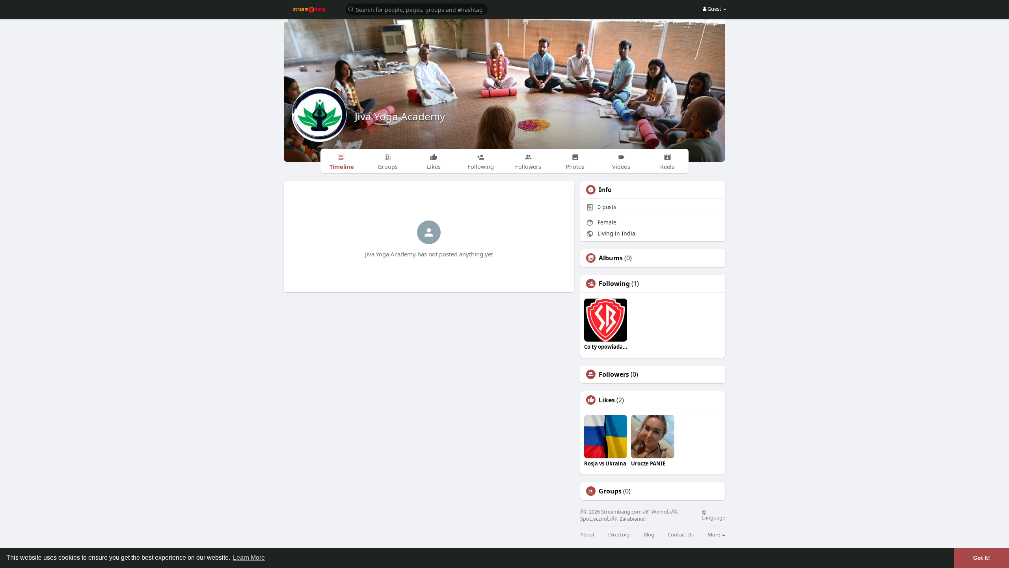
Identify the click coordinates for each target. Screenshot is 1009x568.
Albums (611, 258)
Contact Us (681, 534)
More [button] (714, 534)
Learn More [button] (249, 557)
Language (713, 517)
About (587, 534)
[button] (416, 8)
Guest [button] (714, 8)
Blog (649, 534)
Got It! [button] (981, 558)
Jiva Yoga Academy (400, 116)
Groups (610, 491)
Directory (619, 534)
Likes (607, 400)
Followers (614, 374)
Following (614, 283)
